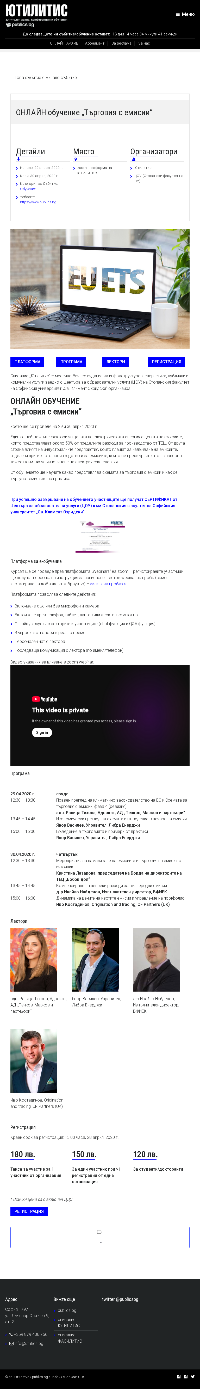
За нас (144, 43)
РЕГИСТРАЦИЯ (166, 361)
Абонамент (94, 43)
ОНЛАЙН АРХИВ (64, 43)
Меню (188, 14)
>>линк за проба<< (108, 583)
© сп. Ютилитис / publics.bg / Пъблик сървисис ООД (45, 1377)
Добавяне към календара (35, 1238)
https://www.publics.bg (38, 202)
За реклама (121, 43)
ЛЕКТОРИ (115, 361)
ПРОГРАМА (71, 361)
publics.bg (67, 1310)
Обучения (28, 189)
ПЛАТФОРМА (27, 361)
